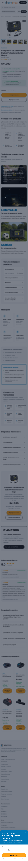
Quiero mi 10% (14, 855)
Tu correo (4, 846)
